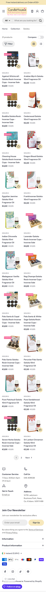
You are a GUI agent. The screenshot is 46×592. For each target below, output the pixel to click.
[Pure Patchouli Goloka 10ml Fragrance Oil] (12, 383)
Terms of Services (35, 529)
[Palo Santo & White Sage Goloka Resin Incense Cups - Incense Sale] (34, 300)
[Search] (40, 20)
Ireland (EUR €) (12, 553)
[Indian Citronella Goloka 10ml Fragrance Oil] (12, 220)
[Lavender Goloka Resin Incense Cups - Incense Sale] (34, 220)
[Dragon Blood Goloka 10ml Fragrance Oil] (34, 140)
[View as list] (41, 44)
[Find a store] (32, 11)
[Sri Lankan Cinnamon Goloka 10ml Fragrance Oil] (34, 423)
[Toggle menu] (3, 11)
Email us (6, 494)
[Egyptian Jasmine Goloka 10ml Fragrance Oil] (12, 180)
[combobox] (23, 20)
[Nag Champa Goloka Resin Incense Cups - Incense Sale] (34, 260)
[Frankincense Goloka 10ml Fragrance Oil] (34, 180)
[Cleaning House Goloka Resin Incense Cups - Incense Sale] (12, 140)
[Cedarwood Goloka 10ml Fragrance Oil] (34, 100)
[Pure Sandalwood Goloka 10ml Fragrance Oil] (34, 383)
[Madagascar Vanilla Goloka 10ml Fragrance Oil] (12, 260)
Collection (15, 29)
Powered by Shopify (33, 581)
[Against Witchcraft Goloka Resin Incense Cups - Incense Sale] (12, 60)
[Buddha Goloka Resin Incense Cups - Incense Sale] (12, 100)
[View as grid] (34, 44)
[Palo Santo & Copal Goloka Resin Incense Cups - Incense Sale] (12, 300)
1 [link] (16, 457)
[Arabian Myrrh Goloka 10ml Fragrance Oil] (34, 60)
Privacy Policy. (12, 532)
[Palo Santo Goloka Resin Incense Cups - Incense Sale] (12, 343)
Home (5, 29)
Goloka (5, 73)
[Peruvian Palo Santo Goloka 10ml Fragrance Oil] (34, 343)
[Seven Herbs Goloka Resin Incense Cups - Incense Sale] (12, 423)
